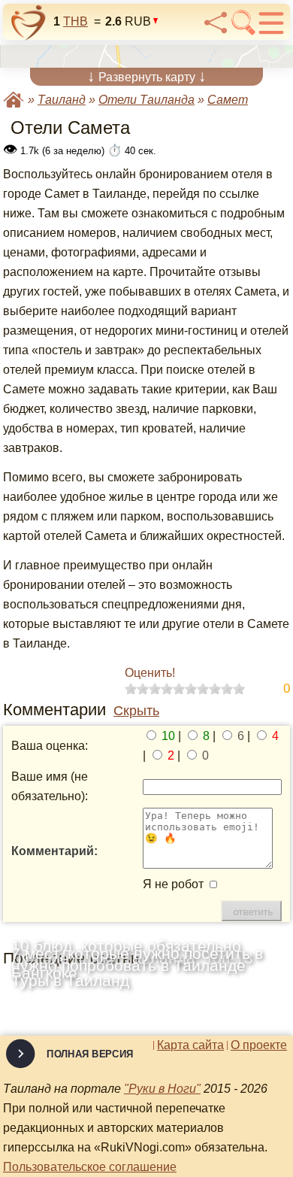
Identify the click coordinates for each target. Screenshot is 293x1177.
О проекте (259, 1045)
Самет (227, 99)
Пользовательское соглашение (90, 1166)
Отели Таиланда (146, 99)
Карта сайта (190, 1045)
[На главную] (29, 23)
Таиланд (62, 99)
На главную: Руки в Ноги (13, 100)
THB (75, 21)
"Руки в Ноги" (162, 1088)
